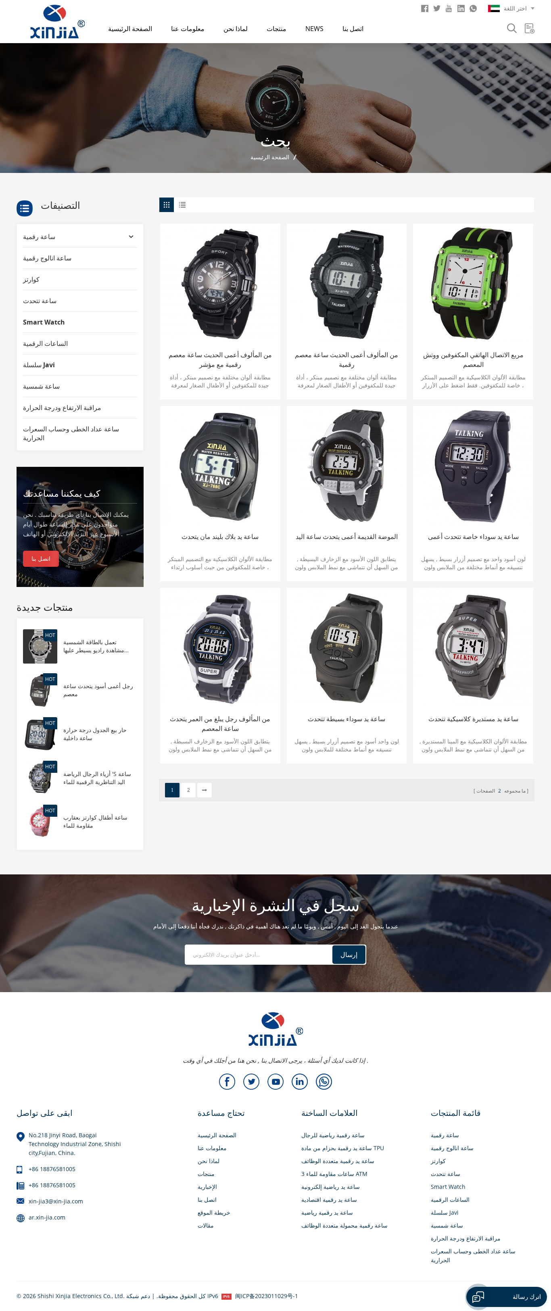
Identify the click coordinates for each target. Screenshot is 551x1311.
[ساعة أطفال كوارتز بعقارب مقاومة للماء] (40, 821)
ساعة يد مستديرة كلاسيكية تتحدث (473, 718)
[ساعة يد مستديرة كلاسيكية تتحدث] (473, 648)
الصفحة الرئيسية (130, 28)
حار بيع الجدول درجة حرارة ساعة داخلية (95, 734)
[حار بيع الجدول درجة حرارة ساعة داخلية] (40, 733)
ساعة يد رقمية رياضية (327, 1212)
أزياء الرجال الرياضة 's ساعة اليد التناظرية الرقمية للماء (97, 778)
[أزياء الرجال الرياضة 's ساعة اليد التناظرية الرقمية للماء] (40, 777)
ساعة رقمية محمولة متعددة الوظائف (344, 1225)
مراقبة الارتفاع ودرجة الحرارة (62, 407)
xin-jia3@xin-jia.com (56, 1201)
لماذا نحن (235, 28)
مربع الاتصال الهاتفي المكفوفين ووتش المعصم (473, 359)
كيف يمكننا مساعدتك (61, 493)
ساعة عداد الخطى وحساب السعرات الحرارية (71, 433)
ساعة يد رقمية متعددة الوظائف (337, 1161)
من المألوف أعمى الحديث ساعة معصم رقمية (346, 359)
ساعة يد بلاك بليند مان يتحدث (220, 536)
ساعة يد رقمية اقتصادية (329, 1199)
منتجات (276, 28)
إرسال (348, 954)
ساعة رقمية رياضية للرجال (333, 1135)
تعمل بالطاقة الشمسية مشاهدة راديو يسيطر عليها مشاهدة (93, 646)
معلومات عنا (188, 28)
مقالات (206, 1225)
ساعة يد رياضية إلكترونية (330, 1186)
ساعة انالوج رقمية (47, 258)
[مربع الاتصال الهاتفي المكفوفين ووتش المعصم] (473, 284)
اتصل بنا (352, 28)
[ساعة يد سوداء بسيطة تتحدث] (347, 648)
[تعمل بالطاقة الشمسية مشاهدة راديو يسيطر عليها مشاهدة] (40, 645)
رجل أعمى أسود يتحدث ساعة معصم (98, 690)
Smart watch (44, 322)
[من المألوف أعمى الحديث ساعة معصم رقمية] (347, 284)
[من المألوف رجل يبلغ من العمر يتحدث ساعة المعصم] (220, 648)
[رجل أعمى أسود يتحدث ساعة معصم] (40, 689)
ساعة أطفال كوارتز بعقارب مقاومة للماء (95, 821)
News (314, 28)
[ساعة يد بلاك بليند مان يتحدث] (220, 466)
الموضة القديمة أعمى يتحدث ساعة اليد (347, 536)
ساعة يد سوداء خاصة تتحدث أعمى (473, 536)
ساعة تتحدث (39, 300)
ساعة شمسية (41, 386)
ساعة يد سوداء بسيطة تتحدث (346, 718)
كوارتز (31, 279)
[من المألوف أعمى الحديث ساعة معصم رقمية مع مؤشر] (220, 284)
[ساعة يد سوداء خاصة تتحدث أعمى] (473, 466)
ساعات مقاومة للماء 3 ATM (334, 1174)
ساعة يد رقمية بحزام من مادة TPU (342, 1148)
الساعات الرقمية (45, 343)
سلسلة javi (39, 364)
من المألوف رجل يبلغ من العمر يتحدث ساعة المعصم (220, 723)
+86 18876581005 (52, 1169)
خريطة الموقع (214, 1212)
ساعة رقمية (39, 236)
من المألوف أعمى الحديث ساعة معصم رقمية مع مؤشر (220, 359)
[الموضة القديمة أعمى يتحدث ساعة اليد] (347, 466)
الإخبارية (207, 1186)
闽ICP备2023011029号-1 (266, 1296)
